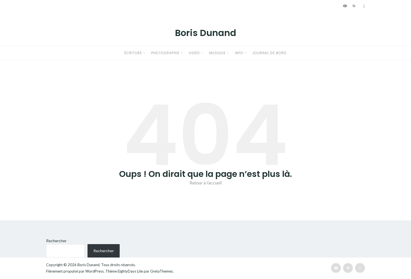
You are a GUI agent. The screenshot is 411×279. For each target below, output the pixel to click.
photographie (165, 52)
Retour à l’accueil (206, 182)
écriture (133, 52)
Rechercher (56, 240)
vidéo (194, 52)
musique (217, 52)
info (239, 52)
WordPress (94, 271)
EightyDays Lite (130, 271)
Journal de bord (269, 52)
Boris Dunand (205, 33)
